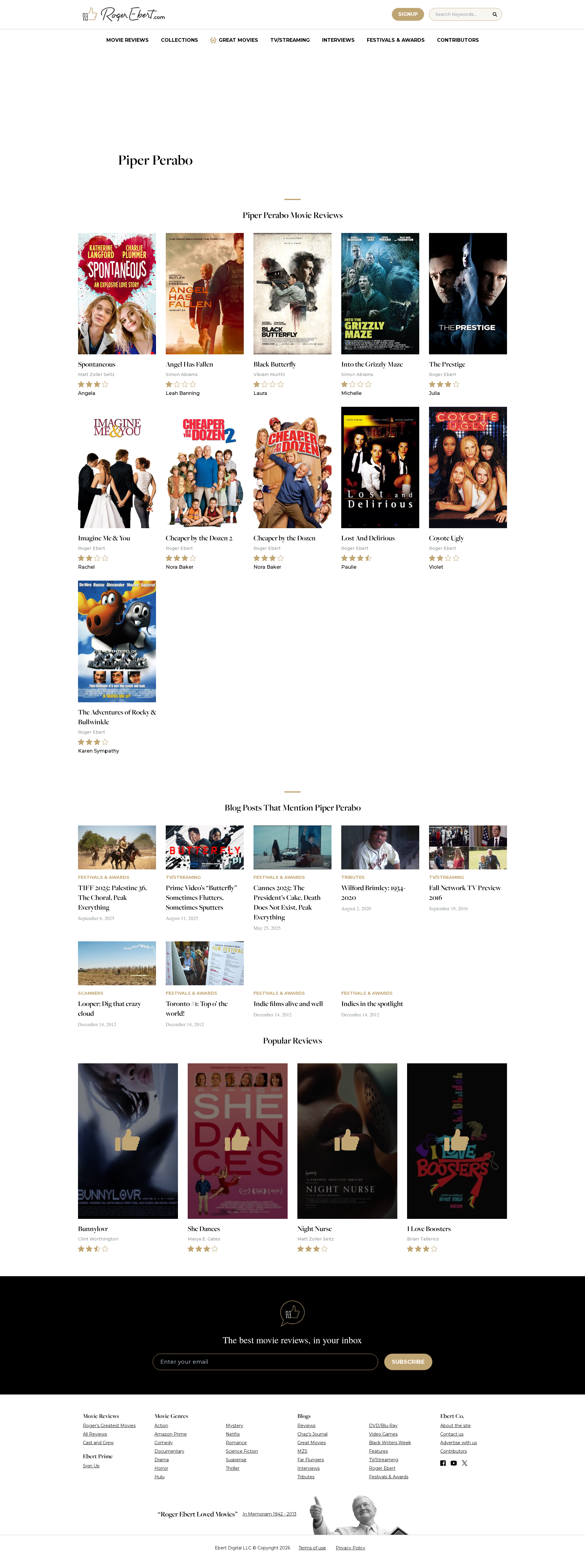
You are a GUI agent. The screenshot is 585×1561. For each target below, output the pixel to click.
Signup (408, 14)
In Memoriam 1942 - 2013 (269, 1514)
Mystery (234, 1425)
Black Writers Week (390, 1442)
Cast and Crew (98, 1442)
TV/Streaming (290, 40)
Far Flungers (310, 1460)
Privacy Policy (350, 1548)
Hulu (159, 1477)
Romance (236, 1442)
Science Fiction (242, 1451)
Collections (179, 40)
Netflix (233, 1434)
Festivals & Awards (396, 40)
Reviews (306, 1425)
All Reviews (95, 1434)
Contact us (451, 1434)
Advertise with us (458, 1442)
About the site (455, 1425)
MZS (302, 1451)
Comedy (163, 1442)
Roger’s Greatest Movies (109, 1425)
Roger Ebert (382, 1468)
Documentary (169, 1451)
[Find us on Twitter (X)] (464, 1463)
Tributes (305, 1477)
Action (161, 1425)
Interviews (338, 40)
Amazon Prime (170, 1434)
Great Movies (238, 40)
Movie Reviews (127, 40)
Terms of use (312, 1548)
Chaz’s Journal (312, 1434)
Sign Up (91, 1466)
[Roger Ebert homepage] (124, 14)
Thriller (232, 1468)
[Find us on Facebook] (443, 1463)
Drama (161, 1460)
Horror (161, 1468)
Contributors (458, 40)
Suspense (236, 1460)
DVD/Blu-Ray (383, 1425)
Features (378, 1451)
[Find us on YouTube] (454, 1463)
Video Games (383, 1434)
